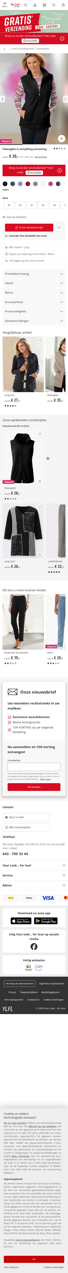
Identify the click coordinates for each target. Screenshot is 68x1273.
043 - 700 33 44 (15, 853)
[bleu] (20, 183)
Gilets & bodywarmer (23, 48)
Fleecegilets (43, 48)
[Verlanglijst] (54, 5)
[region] (34, 1190)
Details (9, 283)
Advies (7, 885)
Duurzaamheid (14, 302)
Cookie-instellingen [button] (53, 999)
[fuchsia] (50, 183)
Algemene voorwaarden (51, 983)
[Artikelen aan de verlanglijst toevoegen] (59, 227)
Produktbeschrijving (17, 273)
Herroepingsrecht (14, 999)
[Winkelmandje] (63, 5)
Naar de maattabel (16, 217)
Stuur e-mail (16, 818)
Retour (9, 292)
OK (34, 1259)
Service (8, 875)
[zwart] (5, 183)
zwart (6, 189)
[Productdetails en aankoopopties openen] (39, 481)
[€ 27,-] (23, 364)
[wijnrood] (27, 183)
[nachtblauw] (58, 183)
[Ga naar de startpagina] (15, 5)
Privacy (12, 992)
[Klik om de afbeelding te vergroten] (61, 138)
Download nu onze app (34, 913)
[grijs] (35, 183)
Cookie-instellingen (54, 1267)
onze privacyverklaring (28, 1239)
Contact (8, 807)
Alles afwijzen (11, 1267)
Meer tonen (45, 779)
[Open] (62, 38)
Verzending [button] (41, 156)
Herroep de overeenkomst (19, 983)
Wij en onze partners (15, 1122)
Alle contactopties (19, 827)
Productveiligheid (15, 311)
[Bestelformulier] (44, 5)
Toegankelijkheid (29, 992)
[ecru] (43, 183)
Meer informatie (21, 1156)
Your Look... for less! (17, 865)
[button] (4, 5)
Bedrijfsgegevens (50, 992)
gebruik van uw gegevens (42, 1126)
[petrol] (12, 183)
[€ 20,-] (23, 530)
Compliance (33, 999)
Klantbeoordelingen (17, 321)
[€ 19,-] (23, 622)
